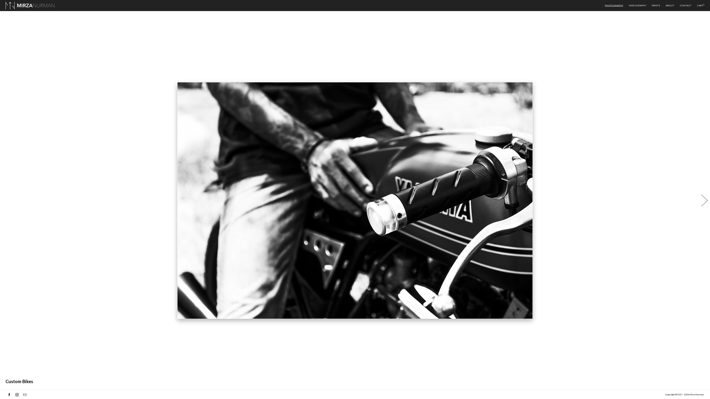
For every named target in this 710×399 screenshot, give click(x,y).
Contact (686, 5)
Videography (637, 5)
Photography (614, 5)
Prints (656, 5)
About (670, 5)
